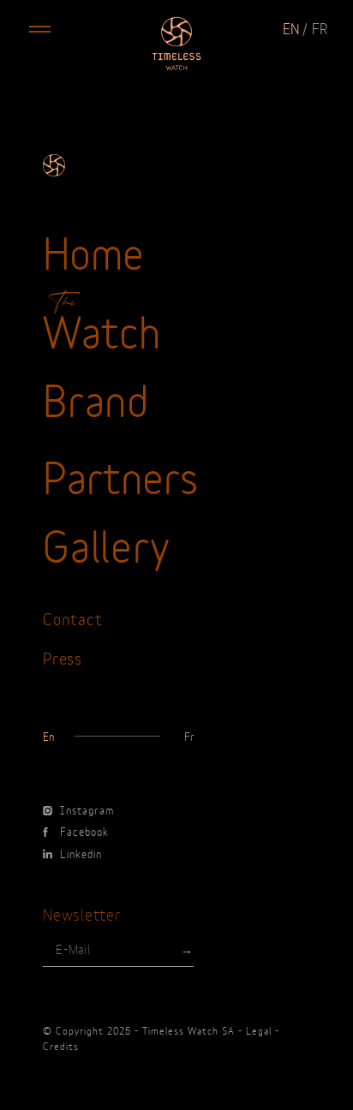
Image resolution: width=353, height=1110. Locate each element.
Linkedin (81, 853)
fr (319, 27)
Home (93, 250)
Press (62, 657)
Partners (120, 474)
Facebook (84, 830)
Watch (101, 329)
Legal (259, 1030)
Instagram (87, 809)
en (291, 27)
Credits (61, 1046)
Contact (72, 618)
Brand (96, 397)
